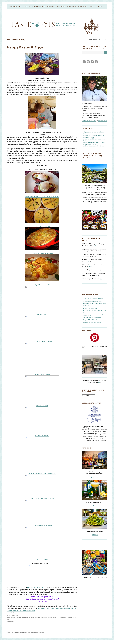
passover (44, 617)
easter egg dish (23, 617)
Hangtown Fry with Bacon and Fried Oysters (42, 285)
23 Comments (10, 621)
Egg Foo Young (42, 314)
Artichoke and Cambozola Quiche (42, 253)
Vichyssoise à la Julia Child (90, 309)
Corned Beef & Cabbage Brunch (42, 525)
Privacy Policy (22, 632)
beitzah (13, 617)
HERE (96, 203)
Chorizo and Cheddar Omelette (42, 341)
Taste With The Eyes (12, 632)
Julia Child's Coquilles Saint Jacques (92, 302)
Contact (99, 6)
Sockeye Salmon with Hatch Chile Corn (93, 146)
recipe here (95, 506)
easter (17, 617)
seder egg (69, 617)
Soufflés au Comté (42, 559)
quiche (57, 617)
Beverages (50, 6)
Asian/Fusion (60, 6)
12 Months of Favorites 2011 (90, 307)
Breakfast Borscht (42, 405)
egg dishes (31, 617)
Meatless (27, 6)
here (94, 245)
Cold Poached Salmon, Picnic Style (92, 322)
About (92, 6)
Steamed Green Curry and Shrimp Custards (42, 473)
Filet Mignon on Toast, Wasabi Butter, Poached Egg (42, 196)
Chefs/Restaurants (38, 6)
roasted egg (63, 617)
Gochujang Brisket (88, 321)
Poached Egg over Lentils (42, 374)
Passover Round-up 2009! (36, 587)
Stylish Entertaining (15, 6)
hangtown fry (38, 617)
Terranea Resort (86, 196)
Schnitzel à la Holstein (42, 435)
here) (102, 251)
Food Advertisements (93, 39)
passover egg (51, 617)
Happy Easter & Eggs (25, 47)
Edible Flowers (83, 6)
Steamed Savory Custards (42, 226)
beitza (8, 617)
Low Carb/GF (71, 6)
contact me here (102, 120)
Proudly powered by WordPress (36, 632)
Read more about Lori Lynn (89, 120)
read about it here (94, 477)
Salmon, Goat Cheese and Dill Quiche (42, 498)
